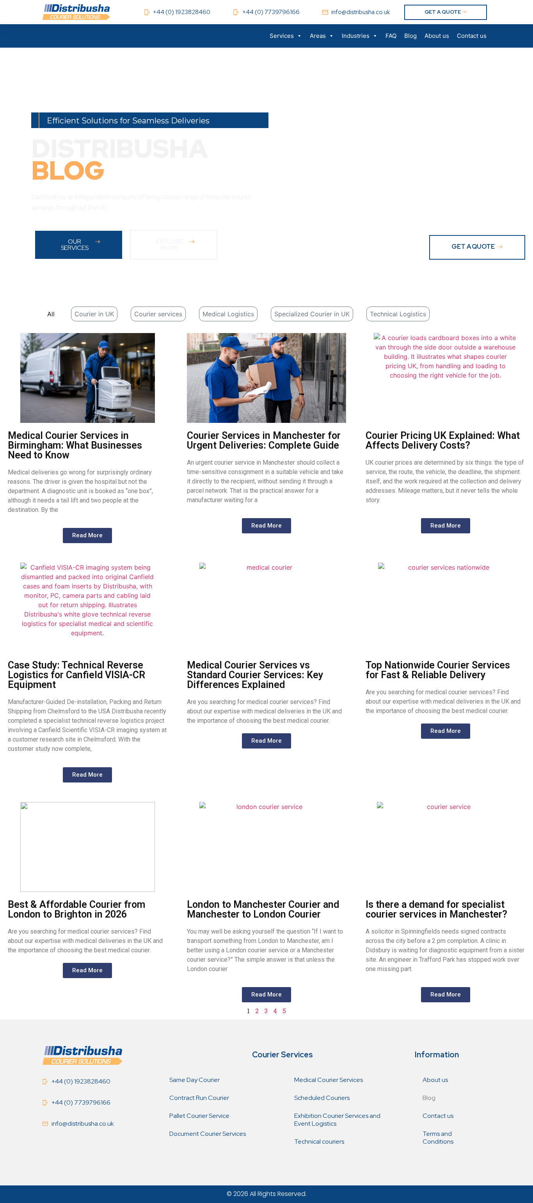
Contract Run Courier (199, 1098)
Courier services (158, 314)
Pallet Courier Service (199, 1116)
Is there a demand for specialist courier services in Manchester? (436, 909)
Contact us (472, 35)
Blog (410, 35)
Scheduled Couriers (322, 1098)
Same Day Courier (194, 1080)
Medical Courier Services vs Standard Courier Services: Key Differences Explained (255, 674)
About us (437, 35)
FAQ (391, 35)
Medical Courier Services (328, 1080)
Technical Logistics (398, 314)
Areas (318, 35)
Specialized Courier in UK (312, 314)
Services (282, 35)
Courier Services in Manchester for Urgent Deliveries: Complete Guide (264, 440)
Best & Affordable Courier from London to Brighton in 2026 (76, 909)
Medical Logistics (228, 314)
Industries (356, 35)
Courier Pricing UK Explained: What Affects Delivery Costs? (443, 440)
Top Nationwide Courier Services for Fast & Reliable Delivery (438, 670)
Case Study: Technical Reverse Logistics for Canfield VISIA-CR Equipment (76, 674)
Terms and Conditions (438, 1138)
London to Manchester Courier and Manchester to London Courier (263, 909)
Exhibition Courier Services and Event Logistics (337, 1120)
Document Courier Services (207, 1134)
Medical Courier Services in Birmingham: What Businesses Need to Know (75, 445)
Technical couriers (319, 1141)
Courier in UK (94, 314)
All (51, 314)
